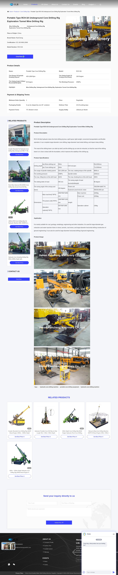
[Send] (113, 572)
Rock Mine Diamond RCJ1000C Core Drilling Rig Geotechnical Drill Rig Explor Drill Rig (18, 186)
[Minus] (114, 534)
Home (25, 4)
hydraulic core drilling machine (49, 387)
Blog (83, 4)
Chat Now (19, 56)
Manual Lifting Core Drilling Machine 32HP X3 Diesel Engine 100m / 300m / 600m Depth (98, 432)
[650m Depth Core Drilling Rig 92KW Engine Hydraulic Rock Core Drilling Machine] (72, 416)
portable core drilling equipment (69, 387)
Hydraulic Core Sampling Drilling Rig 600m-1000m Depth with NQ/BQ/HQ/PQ (18, 259)
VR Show (44, 4)
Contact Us (65, 4)
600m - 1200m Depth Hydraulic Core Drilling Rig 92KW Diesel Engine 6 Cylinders (20, 471)
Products (34, 4)
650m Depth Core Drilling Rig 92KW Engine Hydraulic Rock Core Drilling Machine (72, 432)
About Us (55, 4)
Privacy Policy (19, 573)
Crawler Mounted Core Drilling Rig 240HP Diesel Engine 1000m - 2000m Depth (19, 432)
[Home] (14, 4)
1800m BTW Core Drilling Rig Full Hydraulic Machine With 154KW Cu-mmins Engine (18, 223)
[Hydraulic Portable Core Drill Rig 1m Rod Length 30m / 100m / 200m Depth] (45, 416)
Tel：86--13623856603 (16, 544)
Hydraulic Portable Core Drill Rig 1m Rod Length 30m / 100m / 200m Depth (46, 432)
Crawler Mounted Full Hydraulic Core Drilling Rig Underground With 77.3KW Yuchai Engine (18, 150)
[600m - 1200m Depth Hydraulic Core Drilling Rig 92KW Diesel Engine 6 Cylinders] (19, 455)
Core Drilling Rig (24, 11)
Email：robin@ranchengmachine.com (20, 547)
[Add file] (84, 572)
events (75, 4)
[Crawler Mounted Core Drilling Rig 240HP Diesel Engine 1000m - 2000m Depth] (19, 416)
